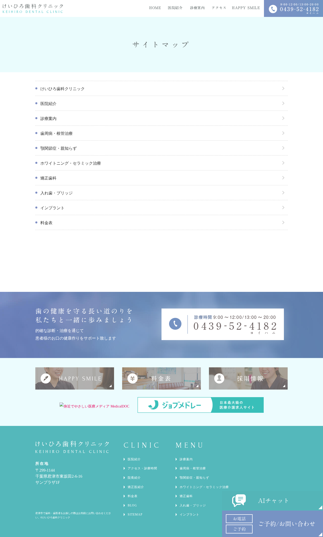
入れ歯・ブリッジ (56, 193)
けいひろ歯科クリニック (62, 89)
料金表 (46, 223)
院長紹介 (134, 477)
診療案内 (48, 118)
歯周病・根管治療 (56, 133)
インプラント (52, 208)
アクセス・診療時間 (142, 468)
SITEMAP (135, 514)
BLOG (132, 505)
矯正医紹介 (136, 487)
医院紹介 (48, 103)
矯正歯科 (48, 178)
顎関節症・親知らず (58, 148)
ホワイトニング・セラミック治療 (70, 163)
